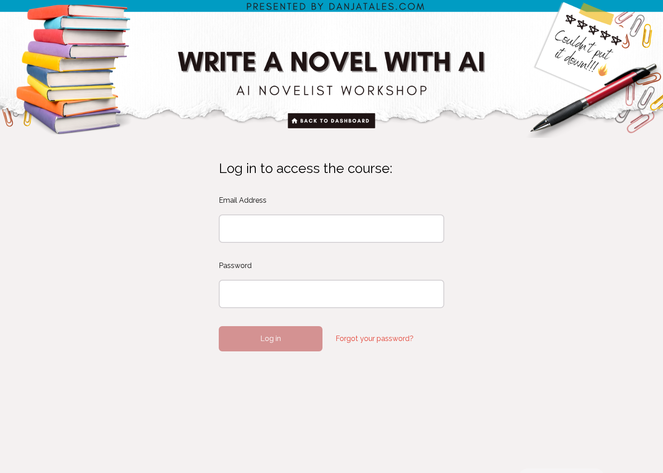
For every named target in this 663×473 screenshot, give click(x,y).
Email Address (243, 200)
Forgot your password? (375, 338)
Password (235, 265)
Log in (270, 338)
